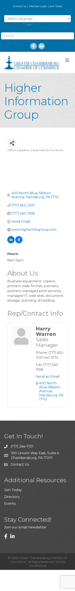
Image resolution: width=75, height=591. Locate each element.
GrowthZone (37, 565)
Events (10, 504)
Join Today (56, 6)
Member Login (38, 6)
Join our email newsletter (25, 527)
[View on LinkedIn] (11, 242)
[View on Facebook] (18, 242)
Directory (12, 497)
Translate (41, 25)
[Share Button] (12, 143)
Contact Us (19, 6)
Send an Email (48, 377)
